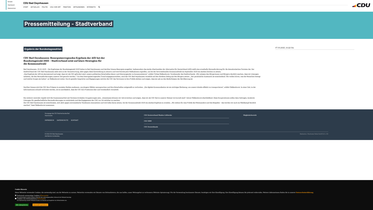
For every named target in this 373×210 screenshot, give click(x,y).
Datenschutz (12, 8)
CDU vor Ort (55, 7)
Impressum (11, 5)
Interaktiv (91, 7)
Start (25, 7)
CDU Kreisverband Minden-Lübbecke (158, 115)
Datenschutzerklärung (304, 192)
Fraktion (67, 7)
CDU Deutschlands (151, 127)
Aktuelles (35, 7)
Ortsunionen (78, 7)
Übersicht (44, 195)
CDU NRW (148, 121)
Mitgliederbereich (250, 115)
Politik (45, 7)
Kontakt (10, 1)
